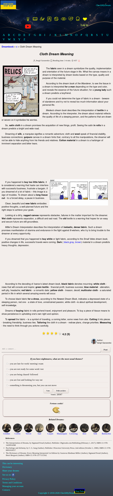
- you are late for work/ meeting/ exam (25, 363)
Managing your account (13, 486)
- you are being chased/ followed (23, 374)
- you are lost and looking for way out (25, 380)
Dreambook (8, 46)
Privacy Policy (8, 479)
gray (72, 242)
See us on (6, 474)
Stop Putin (79, 491)
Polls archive (61, 391)
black (66, 242)
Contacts (6, 490)
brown (78, 242)
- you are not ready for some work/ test (26, 369)
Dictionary (7, 467)
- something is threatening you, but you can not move (32, 385)
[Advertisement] (56, 162)
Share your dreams (10, 470)
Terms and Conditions (12, 482)
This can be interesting (12, 463)
